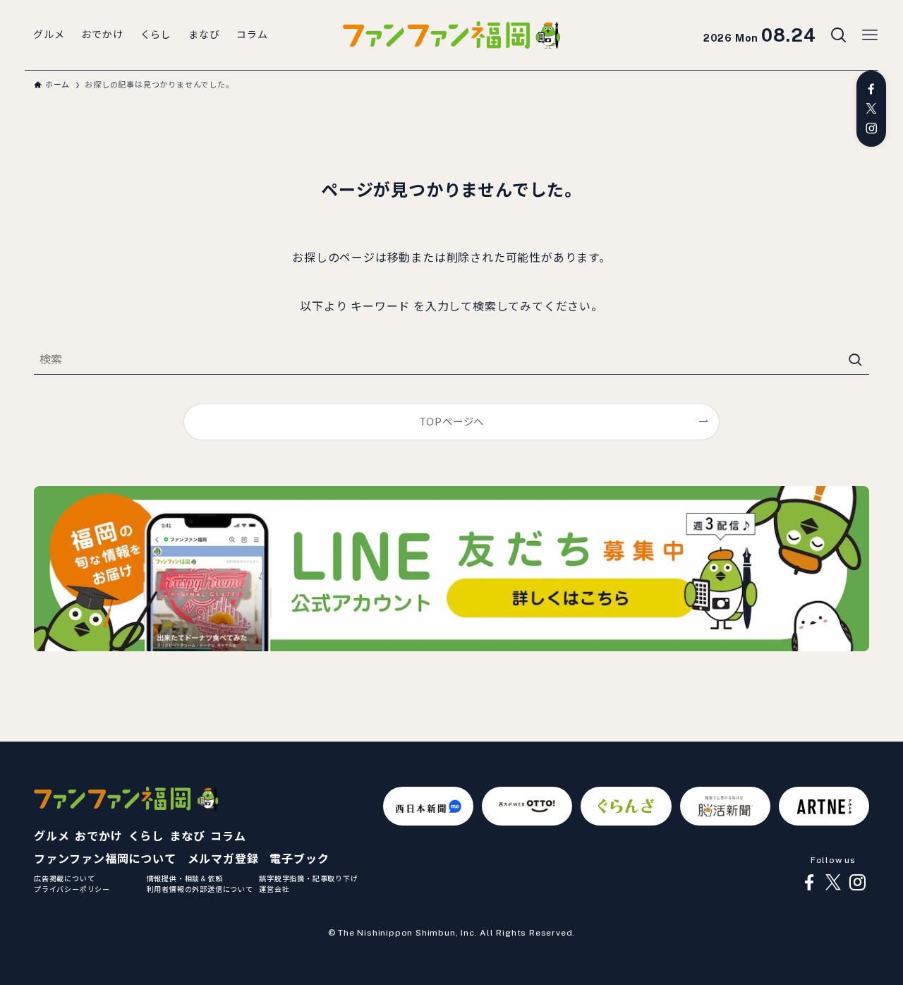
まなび (187, 836)
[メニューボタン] (869, 35)
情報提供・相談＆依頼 (185, 878)
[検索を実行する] (855, 360)
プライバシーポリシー (72, 889)
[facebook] (871, 89)
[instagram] (871, 128)
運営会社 (274, 889)
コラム (228, 836)
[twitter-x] (871, 109)
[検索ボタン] (838, 35)
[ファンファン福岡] (451, 35)
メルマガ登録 (223, 859)
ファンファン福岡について (105, 859)
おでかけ (98, 836)
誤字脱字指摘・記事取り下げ (308, 878)
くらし (146, 836)
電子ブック (299, 859)
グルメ (51, 836)
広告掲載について (64, 878)
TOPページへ (452, 422)
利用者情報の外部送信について (200, 889)
